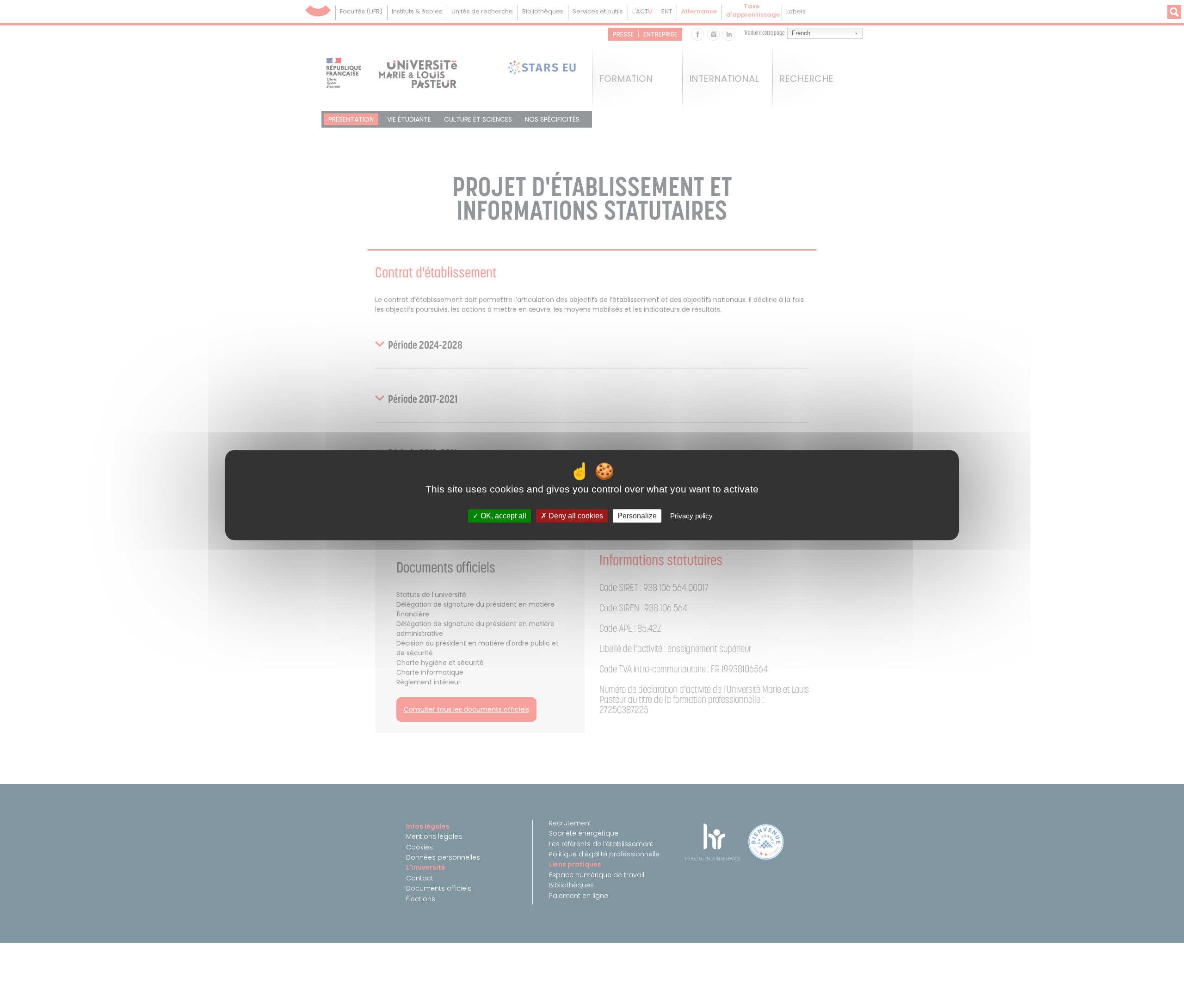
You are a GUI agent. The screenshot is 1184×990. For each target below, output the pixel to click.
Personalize (637, 516)
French (801, 33)
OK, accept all (502, 516)
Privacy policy (691, 516)
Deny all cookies (575, 516)
